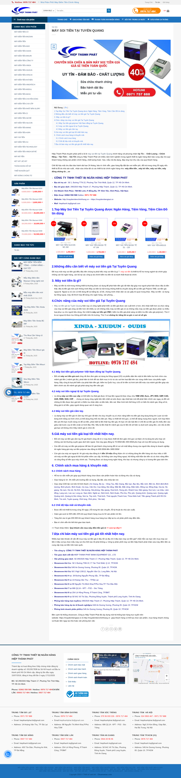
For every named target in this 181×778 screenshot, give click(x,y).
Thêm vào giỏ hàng (65, 256)
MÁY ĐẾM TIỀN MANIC (22, 128)
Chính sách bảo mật (76, 665)
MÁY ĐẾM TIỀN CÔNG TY (23, 61)
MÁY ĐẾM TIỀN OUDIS (22, 51)
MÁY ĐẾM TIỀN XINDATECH (24, 85)
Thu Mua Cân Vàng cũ (33, 335)
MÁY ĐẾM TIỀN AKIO (22, 46)
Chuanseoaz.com (105, 774)
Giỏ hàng (166, 2)
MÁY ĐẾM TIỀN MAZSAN (23, 37)
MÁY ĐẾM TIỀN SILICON (23, 123)
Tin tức (157, 2)
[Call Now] (8, 392)
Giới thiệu (72, 682)
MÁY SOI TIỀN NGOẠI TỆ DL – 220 (126, 246)
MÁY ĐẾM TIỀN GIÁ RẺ (22, 118)
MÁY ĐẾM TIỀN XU (21, 142)
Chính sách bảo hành (77, 669)
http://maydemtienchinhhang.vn (97, 618)
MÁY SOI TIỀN (19, 137)
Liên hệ (71, 686)
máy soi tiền (126, 272)
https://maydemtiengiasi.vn (70, 618)
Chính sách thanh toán (77, 677)
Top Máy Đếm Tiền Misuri (34, 364)
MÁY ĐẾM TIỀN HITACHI (23, 75)
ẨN (66, 107)
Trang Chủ (149, 2)
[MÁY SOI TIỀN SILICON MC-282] (65, 229)
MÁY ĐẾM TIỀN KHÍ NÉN (23, 80)
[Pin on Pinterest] (116, 629)
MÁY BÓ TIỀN (19, 156)
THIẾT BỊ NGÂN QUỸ (22, 171)
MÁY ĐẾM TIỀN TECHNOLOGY (25, 147)
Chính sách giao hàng (77, 673)
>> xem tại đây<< (114, 528)
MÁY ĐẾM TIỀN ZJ (21, 113)
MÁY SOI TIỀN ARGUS (157, 245)
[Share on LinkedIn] (120, 629)
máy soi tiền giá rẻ (69, 416)
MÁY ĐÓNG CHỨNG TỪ (23, 176)
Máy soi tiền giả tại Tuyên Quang (68, 306)
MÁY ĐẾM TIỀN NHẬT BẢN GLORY (27, 109)
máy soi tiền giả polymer (74, 446)
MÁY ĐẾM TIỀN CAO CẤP (23, 104)
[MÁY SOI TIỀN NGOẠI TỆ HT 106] (96, 229)
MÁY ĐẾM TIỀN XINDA (22, 65)
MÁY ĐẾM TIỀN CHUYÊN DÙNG (26, 99)
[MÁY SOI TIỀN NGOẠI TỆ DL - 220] (126, 229)
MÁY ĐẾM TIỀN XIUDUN (23, 70)
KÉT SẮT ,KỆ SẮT (20, 161)
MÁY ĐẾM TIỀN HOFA (22, 132)
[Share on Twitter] (107, 629)
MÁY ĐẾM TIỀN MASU (22, 94)
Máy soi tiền (94, 289)
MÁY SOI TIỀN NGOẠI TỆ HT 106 (96, 246)
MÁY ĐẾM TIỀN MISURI (23, 56)
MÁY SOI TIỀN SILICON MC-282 (65, 246)
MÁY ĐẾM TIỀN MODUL (23, 89)
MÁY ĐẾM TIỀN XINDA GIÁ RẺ (25, 152)
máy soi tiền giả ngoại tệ (67, 456)
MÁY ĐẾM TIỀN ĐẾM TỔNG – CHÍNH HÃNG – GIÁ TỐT (34, 265)
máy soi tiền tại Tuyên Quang (100, 154)
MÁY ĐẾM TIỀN (20, 41)
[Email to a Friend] (111, 629)
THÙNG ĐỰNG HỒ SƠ (22, 166)
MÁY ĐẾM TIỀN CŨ (21, 32)
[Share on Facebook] (103, 629)
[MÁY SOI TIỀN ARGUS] (156, 229)
